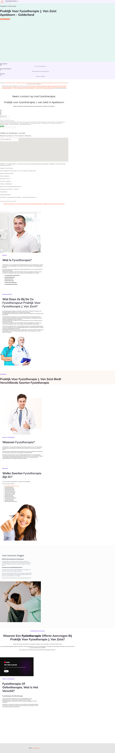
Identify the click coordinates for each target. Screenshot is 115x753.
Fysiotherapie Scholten (17, 87)
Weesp (51, 82)
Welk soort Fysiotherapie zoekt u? (7, 120)
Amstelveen (18, 82)
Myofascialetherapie (14, 124)
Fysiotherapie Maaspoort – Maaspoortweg (33, 88)
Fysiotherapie (8, 82)
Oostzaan (55, 82)
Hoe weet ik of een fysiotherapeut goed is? (12, 567)
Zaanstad (64, 82)
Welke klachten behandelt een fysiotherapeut (13, 559)
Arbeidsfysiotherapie (24, 123)
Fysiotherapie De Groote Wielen (34, 86)
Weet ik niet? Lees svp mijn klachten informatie (11, 122)
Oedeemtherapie (45, 123)
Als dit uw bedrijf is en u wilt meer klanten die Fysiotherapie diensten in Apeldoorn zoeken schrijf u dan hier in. (34, 204)
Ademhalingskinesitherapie (25, 124)
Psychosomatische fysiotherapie (29, 122)
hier (3, 201)
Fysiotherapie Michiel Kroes (41, 87)
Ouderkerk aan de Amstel (26, 82)
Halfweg (59, 82)
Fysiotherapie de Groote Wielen (28, 87)
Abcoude (47, 82)
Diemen (13, 82)
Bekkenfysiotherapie (4, 123)
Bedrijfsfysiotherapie (14, 123)
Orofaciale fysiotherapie (35, 123)
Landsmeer (43, 82)
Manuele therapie (51, 122)
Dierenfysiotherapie (4, 124)
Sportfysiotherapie (60, 122)
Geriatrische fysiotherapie (55, 123)
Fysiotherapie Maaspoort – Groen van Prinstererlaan (13, 88)
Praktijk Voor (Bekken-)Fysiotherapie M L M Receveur (53, 86)
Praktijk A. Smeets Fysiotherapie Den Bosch (57, 87)
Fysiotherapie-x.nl (36, 748)
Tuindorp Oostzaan (36, 82)
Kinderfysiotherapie (42, 122)
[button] (17, 559)
